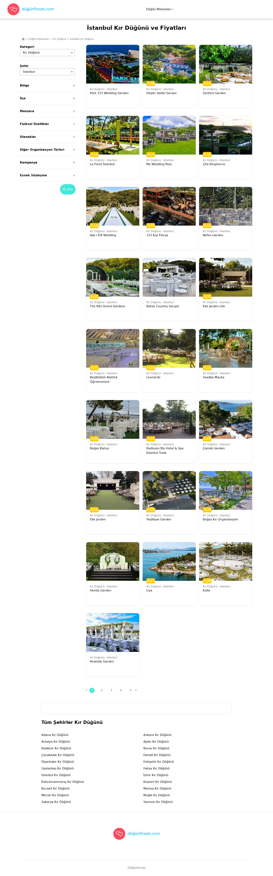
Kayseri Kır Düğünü (157, 782)
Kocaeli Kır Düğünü (55, 788)
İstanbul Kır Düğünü (56, 775)
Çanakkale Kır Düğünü (57, 755)
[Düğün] (23, 39)
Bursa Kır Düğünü (156, 748)
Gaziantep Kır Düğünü (57, 768)
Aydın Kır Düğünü (156, 741)
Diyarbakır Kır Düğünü (57, 761)
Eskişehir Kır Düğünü (158, 761)
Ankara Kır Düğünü (157, 735)
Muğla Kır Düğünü (156, 795)
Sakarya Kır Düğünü (56, 802)
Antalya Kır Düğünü (55, 741)
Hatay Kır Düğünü (156, 768)
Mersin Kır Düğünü (55, 795)
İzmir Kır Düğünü (155, 775)
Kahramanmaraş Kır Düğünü (62, 782)
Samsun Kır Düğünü (158, 802)
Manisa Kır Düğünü (157, 788)
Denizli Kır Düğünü (156, 755)
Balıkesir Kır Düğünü (56, 748)
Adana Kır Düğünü (54, 735)
